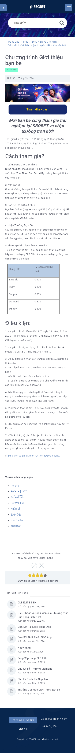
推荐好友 (16, 526)
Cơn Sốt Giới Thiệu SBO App (34, 637)
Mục (25, 41)
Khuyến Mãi (59, 45)
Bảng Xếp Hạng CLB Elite (32, 658)
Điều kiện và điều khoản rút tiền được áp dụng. (34, 455)
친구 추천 (16, 514)
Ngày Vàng (24, 647)
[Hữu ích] (34, 564)
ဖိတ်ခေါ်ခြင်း (17, 497)
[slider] (37, 575)
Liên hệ (23, 728)
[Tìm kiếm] (61, 23)
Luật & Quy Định (50, 726)
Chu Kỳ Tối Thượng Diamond (35, 668)
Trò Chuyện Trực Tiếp (23, 720)
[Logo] (37, 7)
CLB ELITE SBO (27, 602)
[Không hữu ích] (41, 564)
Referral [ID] (17, 503)
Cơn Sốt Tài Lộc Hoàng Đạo (34, 626)
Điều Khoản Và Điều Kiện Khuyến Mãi (29, 45)
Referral (15, 485)
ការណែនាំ (15, 508)
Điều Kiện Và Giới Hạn (44, 41)
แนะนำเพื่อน (18, 520)
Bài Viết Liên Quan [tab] (17, 593)
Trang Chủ (13, 41)
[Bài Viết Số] (8, 78)
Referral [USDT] (19, 491)
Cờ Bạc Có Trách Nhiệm (54, 718)
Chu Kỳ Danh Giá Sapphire (33, 679)
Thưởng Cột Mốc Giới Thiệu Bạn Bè (39, 689)
